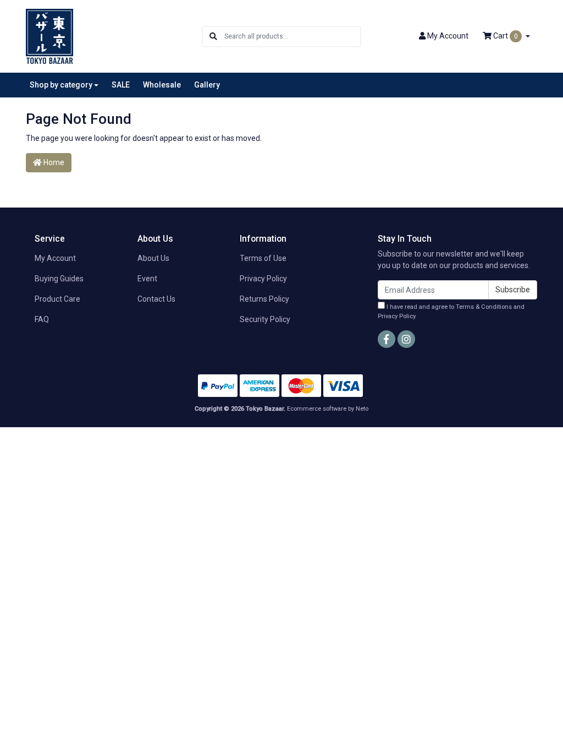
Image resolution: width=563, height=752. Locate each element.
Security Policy (265, 319)
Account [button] (447, 35)
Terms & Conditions (484, 306)
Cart (505, 35)
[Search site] (213, 36)
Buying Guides (59, 278)
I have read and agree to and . (451, 311)
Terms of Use (263, 258)
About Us (153, 258)
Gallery (207, 84)
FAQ (42, 319)
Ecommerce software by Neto (327, 408)
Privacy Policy (263, 278)
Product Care (57, 299)
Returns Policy (264, 299)
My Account (55, 258)
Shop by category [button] (61, 84)
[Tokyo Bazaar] (49, 35)
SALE (121, 84)
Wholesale (162, 84)
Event (147, 278)
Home (53, 162)
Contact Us (156, 299)
